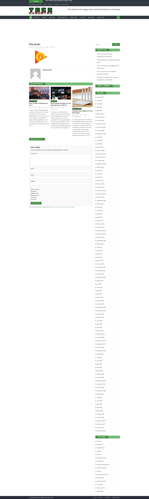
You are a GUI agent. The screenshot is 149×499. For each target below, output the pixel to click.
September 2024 (101, 164)
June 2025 (99, 140)
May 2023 (99, 214)
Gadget (44, 17)
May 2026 (99, 107)
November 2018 (101, 384)
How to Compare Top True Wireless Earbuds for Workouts (106, 73)
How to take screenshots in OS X (38, 104)
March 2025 (100, 147)
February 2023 (101, 224)
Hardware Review (77, 109)
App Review (37, 17)
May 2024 (99, 177)
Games (99, 454)
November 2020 (101, 311)
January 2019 (100, 377)
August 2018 (100, 394)
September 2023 (101, 200)
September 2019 (101, 351)
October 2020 (100, 314)
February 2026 (101, 117)
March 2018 (100, 411)
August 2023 (100, 204)
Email (32, 175)
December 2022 (101, 230)
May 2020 (99, 324)
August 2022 (100, 244)
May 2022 (99, 254)
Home (45, 4)
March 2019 (100, 371)
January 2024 (100, 187)
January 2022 (100, 264)
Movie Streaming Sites (103, 464)
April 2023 (99, 217)
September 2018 (101, 391)
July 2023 (99, 207)
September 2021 (101, 277)
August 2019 (100, 354)
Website (33, 181)
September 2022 (101, 240)
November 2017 (101, 424)
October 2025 (100, 130)
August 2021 (100, 280)
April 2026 (99, 110)
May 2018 (99, 404)
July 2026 (99, 100)
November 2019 (101, 344)
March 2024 (100, 180)
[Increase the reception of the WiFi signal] (82, 97)
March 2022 (100, 260)
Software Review (101, 481)
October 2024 (101, 160)
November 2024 (101, 157)
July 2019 (99, 357)
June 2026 (100, 104)
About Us (50, 4)
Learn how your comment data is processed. (63, 207)
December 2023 (101, 190)
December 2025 (101, 124)
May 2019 (99, 364)
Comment (34, 153)
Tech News (100, 484)
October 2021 (100, 274)
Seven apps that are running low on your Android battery (38, 139)
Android (99, 441)
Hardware (52, 17)
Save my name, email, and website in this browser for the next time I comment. (35, 194)
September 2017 (101, 431)
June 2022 (99, 250)
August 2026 (100, 97)
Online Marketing (62, 17)
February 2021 (100, 300)
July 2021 (99, 284)
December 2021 (101, 267)
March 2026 (100, 114)
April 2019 (99, 367)
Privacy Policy (65, 4)
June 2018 (99, 401)
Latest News (100, 17)
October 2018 (100, 387)
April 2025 (99, 144)
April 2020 (99, 327)
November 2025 (101, 127)
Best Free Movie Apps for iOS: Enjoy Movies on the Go (61, 104)
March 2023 (100, 220)
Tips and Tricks (33, 101)
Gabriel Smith (42, 47)
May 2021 (99, 290)
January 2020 (100, 337)
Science (99, 471)
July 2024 (99, 170)
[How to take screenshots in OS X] (39, 93)
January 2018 (100, 417)
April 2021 (99, 294)
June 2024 (100, 174)
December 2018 (101, 381)
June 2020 (100, 321)
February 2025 (101, 150)
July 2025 (99, 137)
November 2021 (101, 270)
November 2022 (101, 234)
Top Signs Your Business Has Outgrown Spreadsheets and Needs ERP (107, 79)
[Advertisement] (74, 31)
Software (82, 17)
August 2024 (100, 167)
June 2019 (99, 361)
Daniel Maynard (76, 117)
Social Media (100, 478)
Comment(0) (51, 47)
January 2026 (100, 120)
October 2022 (100, 237)
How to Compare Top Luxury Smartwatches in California (104, 55)
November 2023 (101, 194)
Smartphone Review (102, 474)
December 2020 (101, 307)
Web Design (91, 17)
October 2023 (100, 197)
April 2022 (99, 257)
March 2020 (100, 331)
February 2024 (101, 184)
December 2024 (101, 154)
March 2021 (100, 297)
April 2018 (99, 407)
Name (33, 168)
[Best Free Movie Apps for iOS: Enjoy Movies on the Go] (61, 93)
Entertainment (101, 448)
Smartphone (73, 17)
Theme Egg (50, 497)
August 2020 (100, 317)
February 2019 (100, 374)
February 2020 (101, 334)
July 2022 (99, 247)
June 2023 (99, 210)
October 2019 (100, 347)
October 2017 (100, 427)
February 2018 (100, 414)
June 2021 (99, 287)
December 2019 (101, 341)
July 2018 (99, 397)
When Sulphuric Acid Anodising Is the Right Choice (108, 61)
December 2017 (101, 421)
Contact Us (57, 4)
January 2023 (100, 227)
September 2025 (101, 134)
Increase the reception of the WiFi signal (82, 112)
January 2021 (100, 304)
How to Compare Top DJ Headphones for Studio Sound (60, 1)
